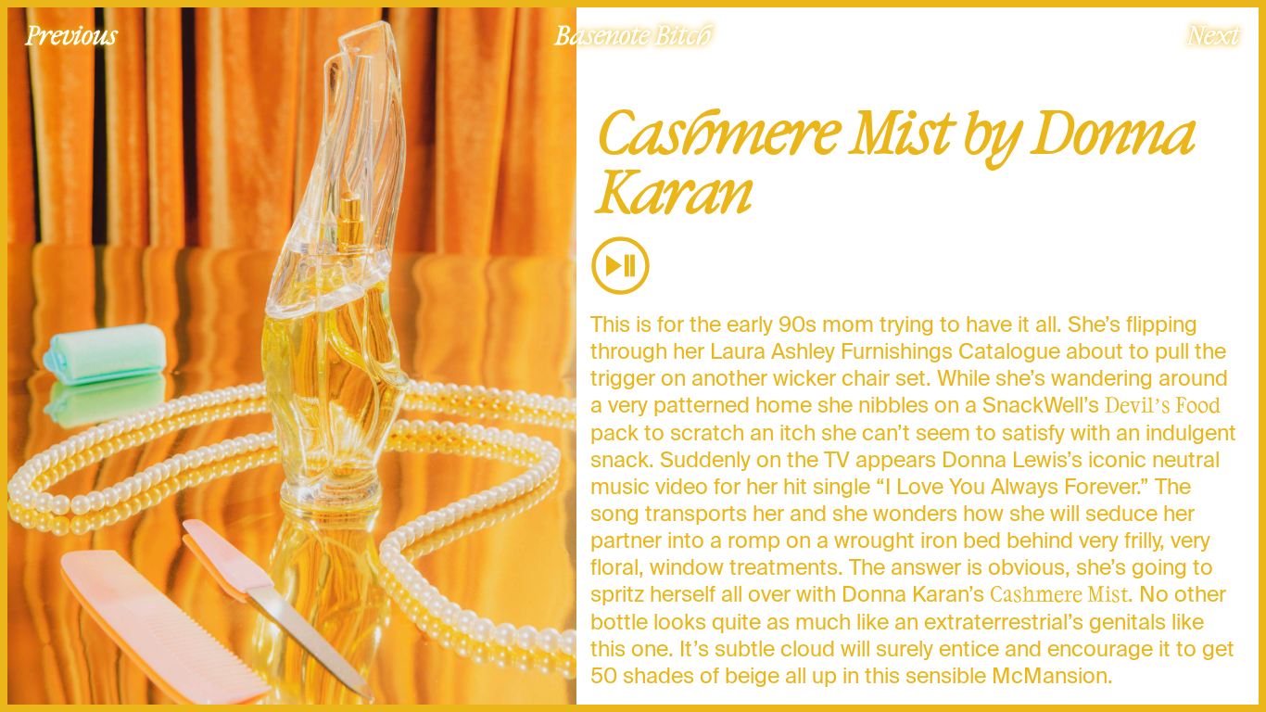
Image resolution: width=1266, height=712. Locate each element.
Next (1213, 34)
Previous (71, 34)
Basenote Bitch (633, 34)
